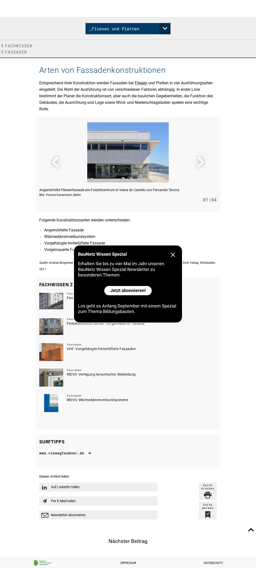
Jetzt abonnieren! (128, 290)
